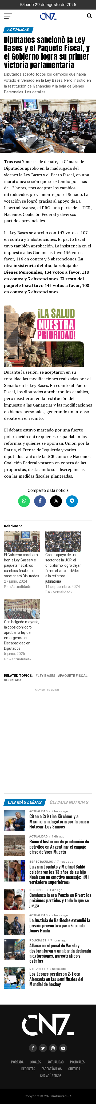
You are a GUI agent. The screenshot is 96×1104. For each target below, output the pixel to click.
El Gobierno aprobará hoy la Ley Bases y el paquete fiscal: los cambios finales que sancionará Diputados (21, 565)
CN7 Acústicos (51, 1075)
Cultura (74, 1068)
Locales (35, 1061)
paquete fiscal (73, 676)
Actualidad (55, 1061)
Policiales (77, 1061)
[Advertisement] (48, 742)
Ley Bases (46, 676)
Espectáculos (52, 1068)
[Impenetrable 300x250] (48, 334)
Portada (14, 680)
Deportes (28, 1068)
